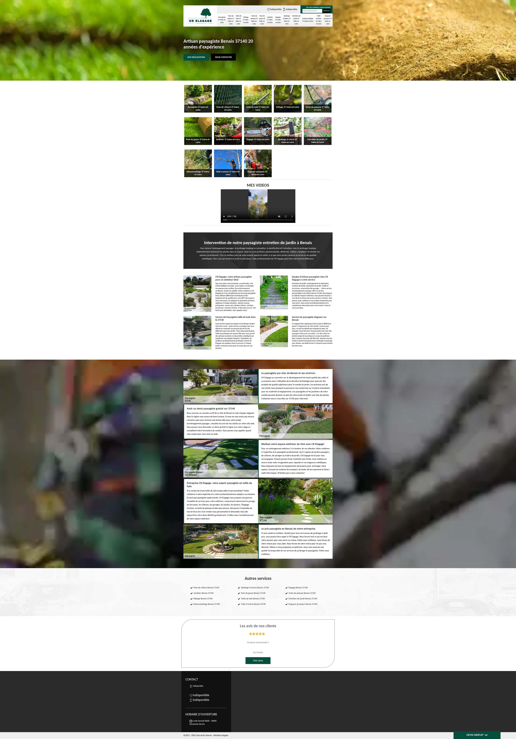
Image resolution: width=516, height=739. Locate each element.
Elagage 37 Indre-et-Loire (278, 20)
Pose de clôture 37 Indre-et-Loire (230, 20)
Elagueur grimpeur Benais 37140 (303, 604)
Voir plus (258, 660)
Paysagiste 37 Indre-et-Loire (222, 20)
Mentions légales (220, 735)
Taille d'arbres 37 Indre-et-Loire (319, 20)
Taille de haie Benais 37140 (253, 599)
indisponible (275, 9)
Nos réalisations (196, 57)
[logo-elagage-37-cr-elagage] (200, 15)
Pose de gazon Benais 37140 (253, 593)
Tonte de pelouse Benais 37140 (302, 593)
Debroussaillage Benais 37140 (207, 604)
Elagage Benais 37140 (298, 588)
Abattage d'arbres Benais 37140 (255, 588)
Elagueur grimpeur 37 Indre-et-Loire (328, 20)
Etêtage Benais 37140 (203, 599)
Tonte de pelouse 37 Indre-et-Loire (254, 20)
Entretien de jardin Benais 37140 (303, 599)
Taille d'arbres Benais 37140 (253, 604)
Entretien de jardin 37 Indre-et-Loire (296, 20)
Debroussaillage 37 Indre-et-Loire (307, 20)
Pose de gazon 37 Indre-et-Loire (262, 20)
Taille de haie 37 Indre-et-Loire (238, 20)
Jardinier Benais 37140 (203, 593)
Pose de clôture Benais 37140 (206, 588)
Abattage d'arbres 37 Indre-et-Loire (287, 20)
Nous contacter (223, 57)
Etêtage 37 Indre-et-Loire (246, 20)
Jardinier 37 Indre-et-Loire (270, 20)
